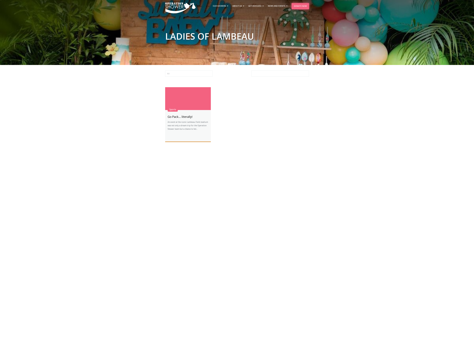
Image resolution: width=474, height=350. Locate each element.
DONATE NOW (300, 6)
